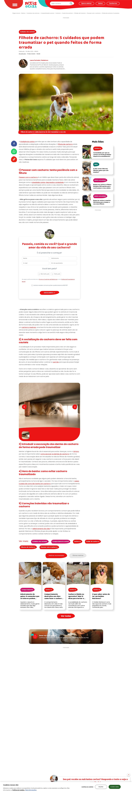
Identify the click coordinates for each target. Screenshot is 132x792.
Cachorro (77, 541)
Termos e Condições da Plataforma (48, 279)
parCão (56, 362)
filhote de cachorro (65, 144)
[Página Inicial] (31, 5)
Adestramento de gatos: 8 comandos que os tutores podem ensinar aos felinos (29, 597)
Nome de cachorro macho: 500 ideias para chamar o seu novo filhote (102, 202)
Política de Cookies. (18, 790)
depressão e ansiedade (55, 182)
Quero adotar (86, 3)
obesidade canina (38, 182)
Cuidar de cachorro (92, 541)
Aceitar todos (115, 787)
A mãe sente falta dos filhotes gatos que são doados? (100, 170)
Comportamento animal (60, 541)
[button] (26, 435)
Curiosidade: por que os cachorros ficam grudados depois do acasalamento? (102, 154)
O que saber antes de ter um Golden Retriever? (101, 596)
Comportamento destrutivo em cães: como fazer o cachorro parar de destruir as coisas (53, 598)
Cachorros (113, 3)
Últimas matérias (77, 555)
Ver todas (66, 616)
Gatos (100, 3)
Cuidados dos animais (27, 32)
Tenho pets (57, 274)
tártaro (76, 451)
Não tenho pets (45, 274)
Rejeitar (101, 787)
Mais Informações (31, 790)
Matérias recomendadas (56, 555)
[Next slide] (74, 406)
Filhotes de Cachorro (28, 547)
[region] (66, 787)
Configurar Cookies (87, 787)
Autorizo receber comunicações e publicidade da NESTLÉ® (50, 285)
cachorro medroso (29, 327)
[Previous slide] (24, 406)
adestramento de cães (41, 529)
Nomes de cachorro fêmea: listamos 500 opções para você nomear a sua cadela (102, 186)
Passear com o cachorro (28, 177)
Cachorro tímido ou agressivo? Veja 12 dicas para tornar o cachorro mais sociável (77, 597)
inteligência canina (27, 141)
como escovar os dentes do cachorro (54, 454)
